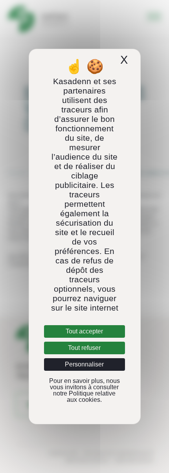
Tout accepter (84, 331)
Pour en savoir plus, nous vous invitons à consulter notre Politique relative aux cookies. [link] (84, 390)
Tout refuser (84, 347)
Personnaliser (84, 364)
